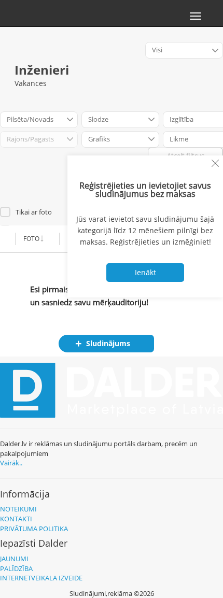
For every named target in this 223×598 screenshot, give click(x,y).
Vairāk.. (11, 462)
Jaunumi (14, 558)
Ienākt (145, 272)
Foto (31, 238)
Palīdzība (16, 568)
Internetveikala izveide (41, 577)
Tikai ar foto (34, 212)
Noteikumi (18, 509)
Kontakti (16, 518)
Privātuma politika (34, 528)
